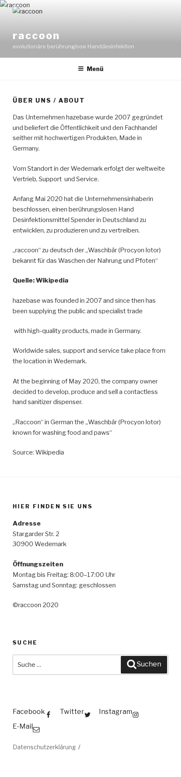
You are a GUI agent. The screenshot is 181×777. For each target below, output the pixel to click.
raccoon (36, 35)
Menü (95, 68)
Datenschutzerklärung (44, 747)
